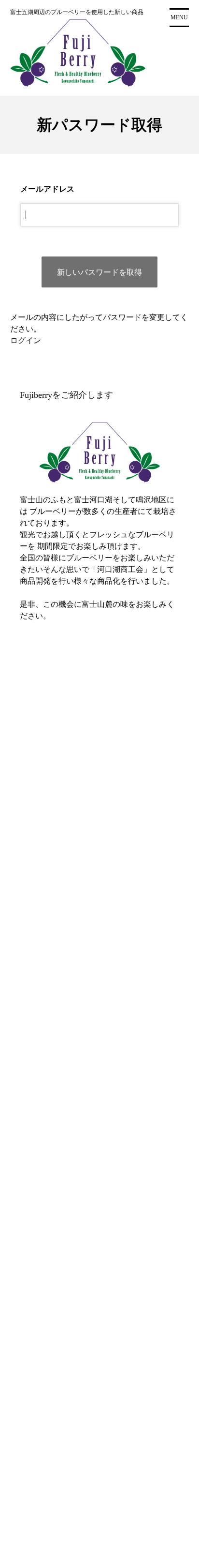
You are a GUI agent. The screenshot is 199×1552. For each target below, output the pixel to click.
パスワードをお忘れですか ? (95, 833)
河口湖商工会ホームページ (72, 975)
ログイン (25, 340)
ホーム (37, 939)
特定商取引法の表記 (61, 951)
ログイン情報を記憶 (65, 763)
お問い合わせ (49, 963)
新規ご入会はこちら (95, 857)
